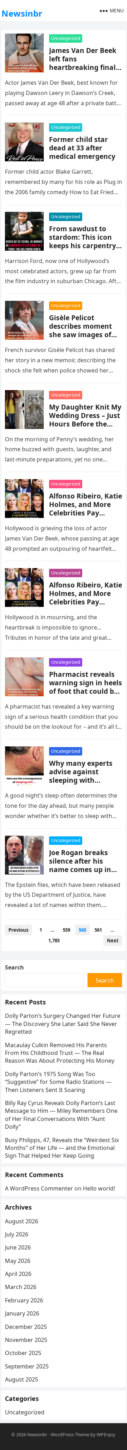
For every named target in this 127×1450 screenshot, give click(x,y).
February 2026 (24, 1300)
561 (98, 930)
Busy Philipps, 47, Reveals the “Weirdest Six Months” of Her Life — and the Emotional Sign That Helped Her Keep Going (62, 1148)
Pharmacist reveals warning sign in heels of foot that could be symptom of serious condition (85, 691)
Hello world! (99, 1188)
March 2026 (20, 1287)
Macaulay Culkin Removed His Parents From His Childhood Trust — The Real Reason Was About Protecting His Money (59, 1053)
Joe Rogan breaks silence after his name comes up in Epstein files (80, 865)
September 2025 (27, 1366)
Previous (18, 930)
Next (113, 940)
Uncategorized (65, 38)
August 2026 (21, 1221)
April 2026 (18, 1274)
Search (14, 967)
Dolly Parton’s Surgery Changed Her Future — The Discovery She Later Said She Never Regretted (62, 1024)
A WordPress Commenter (39, 1188)
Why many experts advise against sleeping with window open (81, 775)
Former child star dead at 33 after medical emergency (82, 148)
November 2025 (26, 1340)
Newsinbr (21, 13)
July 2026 (16, 1234)
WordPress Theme (70, 1434)
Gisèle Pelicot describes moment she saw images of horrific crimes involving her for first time (85, 339)
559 (66, 930)
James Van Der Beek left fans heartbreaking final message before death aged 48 (82, 67)
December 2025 (26, 1327)
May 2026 (17, 1261)
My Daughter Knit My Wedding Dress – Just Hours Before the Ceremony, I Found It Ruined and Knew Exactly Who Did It (85, 428)
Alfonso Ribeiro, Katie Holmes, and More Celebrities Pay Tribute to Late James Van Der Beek (85, 513)
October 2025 (23, 1353)
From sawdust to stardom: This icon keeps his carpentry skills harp (82, 241)
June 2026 (18, 1247)
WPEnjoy (106, 1434)
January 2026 (22, 1313)
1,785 (54, 940)
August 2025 (21, 1379)
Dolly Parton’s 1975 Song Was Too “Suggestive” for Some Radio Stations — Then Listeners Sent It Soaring (58, 1082)
